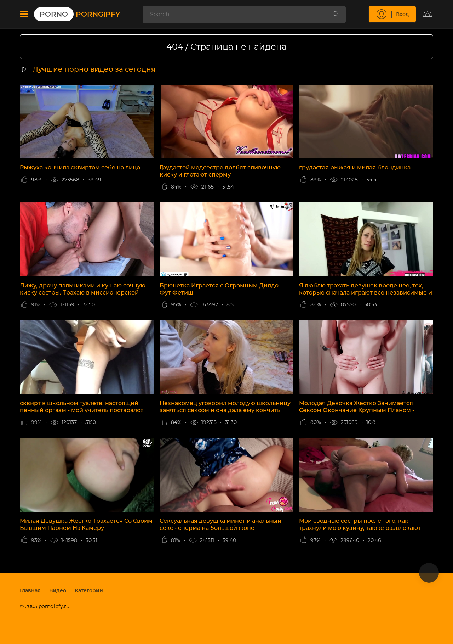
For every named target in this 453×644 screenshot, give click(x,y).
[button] (24, 14)
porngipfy (80, 14)
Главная (30, 590)
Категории (89, 590)
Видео (57, 590)
